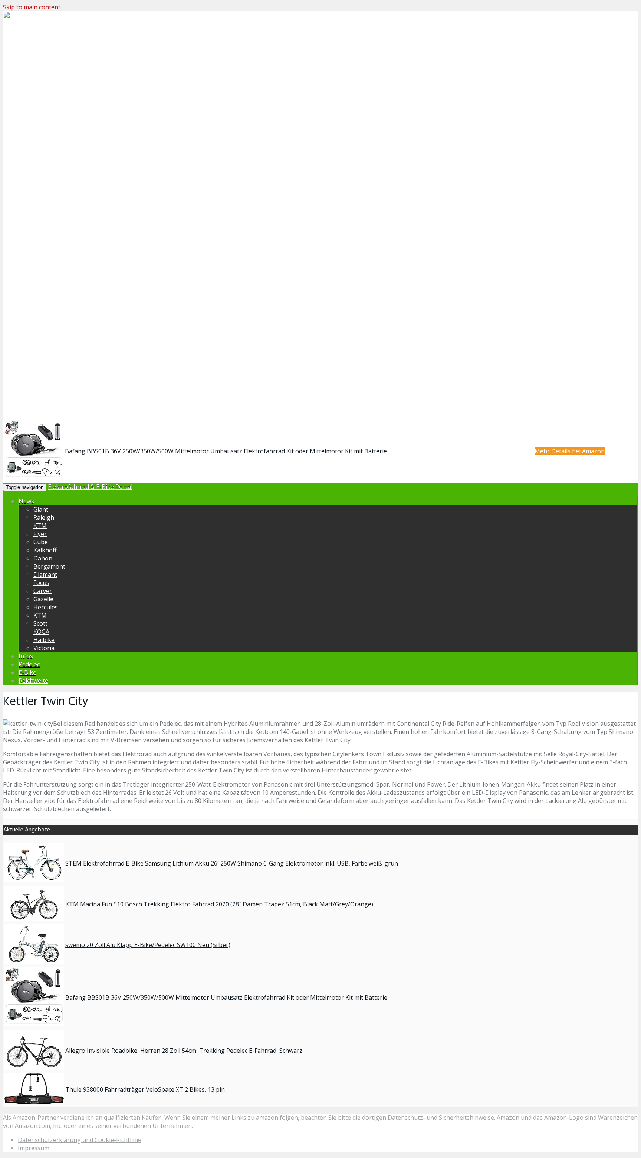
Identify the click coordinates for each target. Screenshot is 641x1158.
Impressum (33, 1148)
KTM (40, 526)
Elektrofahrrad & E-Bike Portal (90, 487)
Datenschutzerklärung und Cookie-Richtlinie (79, 1140)
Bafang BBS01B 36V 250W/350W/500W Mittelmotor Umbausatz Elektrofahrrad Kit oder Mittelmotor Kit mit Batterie (226, 451)
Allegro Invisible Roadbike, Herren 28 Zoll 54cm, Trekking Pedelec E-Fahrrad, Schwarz (183, 1050)
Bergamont (49, 566)
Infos (26, 656)
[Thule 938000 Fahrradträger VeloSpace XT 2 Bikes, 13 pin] (34, 1102)
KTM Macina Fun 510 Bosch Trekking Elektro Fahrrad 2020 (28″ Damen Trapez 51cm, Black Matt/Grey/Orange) (219, 904)
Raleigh (43, 517)
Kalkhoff (45, 550)
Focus (41, 583)
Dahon (42, 558)
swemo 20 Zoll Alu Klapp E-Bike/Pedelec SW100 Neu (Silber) (147, 945)
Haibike (44, 640)
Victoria (44, 648)
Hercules (45, 607)
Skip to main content (31, 7)
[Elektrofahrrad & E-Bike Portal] (40, 413)
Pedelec (29, 664)
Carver (42, 591)
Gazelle (43, 599)
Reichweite (33, 680)
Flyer (40, 534)
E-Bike (27, 672)
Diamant (45, 574)
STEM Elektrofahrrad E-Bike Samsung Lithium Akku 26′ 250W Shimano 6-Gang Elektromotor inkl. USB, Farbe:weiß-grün (231, 863)
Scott (40, 623)
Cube (40, 542)
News (26, 501)
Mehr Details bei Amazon (570, 451)
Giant (40, 509)
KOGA (41, 632)
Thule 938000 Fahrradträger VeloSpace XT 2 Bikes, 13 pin (145, 1089)
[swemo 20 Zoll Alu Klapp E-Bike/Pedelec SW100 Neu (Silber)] (34, 961)
